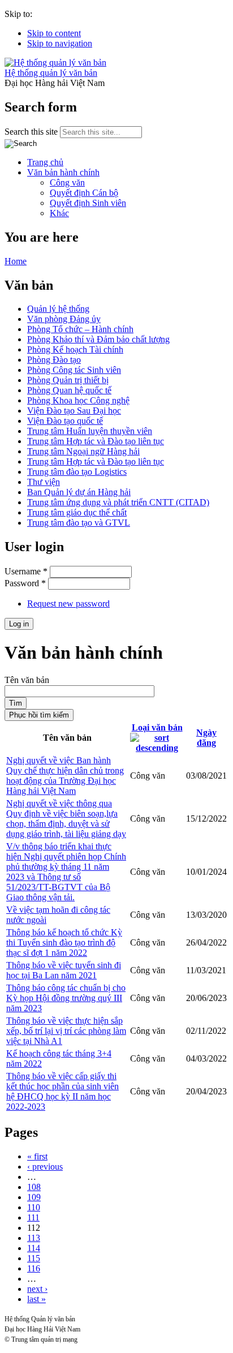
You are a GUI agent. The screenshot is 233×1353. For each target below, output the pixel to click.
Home (16, 261)
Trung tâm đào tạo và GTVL (78, 522)
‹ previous (45, 1166)
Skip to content (54, 33)
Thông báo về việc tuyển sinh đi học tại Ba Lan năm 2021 (63, 970)
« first (37, 1156)
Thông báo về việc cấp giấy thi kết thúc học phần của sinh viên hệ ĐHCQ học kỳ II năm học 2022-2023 (62, 1091)
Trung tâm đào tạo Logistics (77, 471)
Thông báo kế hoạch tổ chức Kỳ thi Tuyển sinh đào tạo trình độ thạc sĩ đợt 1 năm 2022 (64, 942)
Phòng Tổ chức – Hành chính (80, 329)
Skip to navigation (59, 43)
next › (37, 1289)
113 (33, 1238)
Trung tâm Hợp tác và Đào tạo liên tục (95, 441)
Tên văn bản (27, 680)
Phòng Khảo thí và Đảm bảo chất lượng (98, 339)
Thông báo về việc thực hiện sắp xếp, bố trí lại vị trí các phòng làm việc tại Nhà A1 (66, 1031)
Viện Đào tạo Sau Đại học (74, 410)
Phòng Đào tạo (54, 359)
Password (25, 583)
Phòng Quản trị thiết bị (68, 380)
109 (34, 1197)
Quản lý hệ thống (58, 308)
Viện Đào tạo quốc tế (65, 421)
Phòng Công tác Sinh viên (74, 370)
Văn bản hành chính (63, 172)
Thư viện (43, 482)
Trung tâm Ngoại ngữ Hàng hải (83, 451)
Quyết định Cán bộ (84, 192)
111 (33, 1217)
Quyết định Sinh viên (88, 203)
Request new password (68, 603)
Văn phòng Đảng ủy (64, 319)
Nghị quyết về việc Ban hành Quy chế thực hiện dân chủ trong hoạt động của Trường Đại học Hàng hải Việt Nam (65, 775)
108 (34, 1187)
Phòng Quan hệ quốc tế (69, 390)
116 (33, 1268)
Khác (59, 213)
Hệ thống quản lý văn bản (51, 73)
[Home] (55, 62)
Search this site (32, 131)
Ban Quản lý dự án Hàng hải (79, 492)
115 (33, 1258)
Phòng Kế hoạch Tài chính (75, 349)
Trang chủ (45, 162)
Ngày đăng (206, 738)
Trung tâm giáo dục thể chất (77, 512)
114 (33, 1248)
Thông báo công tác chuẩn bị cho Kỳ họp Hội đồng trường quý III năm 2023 (66, 998)
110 (33, 1207)
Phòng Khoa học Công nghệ (78, 400)
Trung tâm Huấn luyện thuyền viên (89, 431)
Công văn (67, 182)
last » (36, 1299)
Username (26, 571)
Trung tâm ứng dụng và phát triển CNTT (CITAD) (118, 502)
